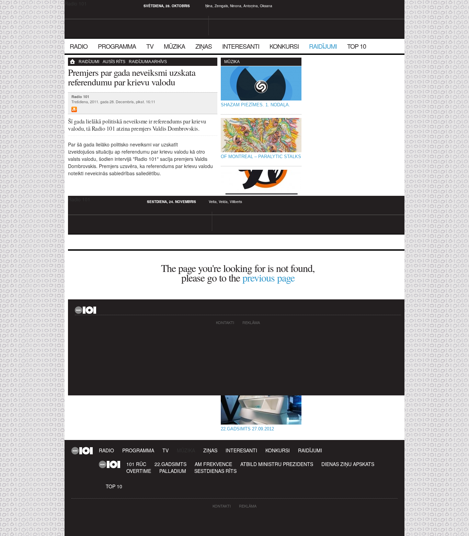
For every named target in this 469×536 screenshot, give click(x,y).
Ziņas (203, 45)
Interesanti (240, 45)
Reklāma (251, 322)
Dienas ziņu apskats (347, 464)
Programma (117, 45)
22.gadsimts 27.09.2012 (247, 428)
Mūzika (174, 45)
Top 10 (356, 45)
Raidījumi (323, 45)
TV (149, 45)
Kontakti (225, 322)
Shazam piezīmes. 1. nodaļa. (255, 104)
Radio (79, 45)
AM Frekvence (213, 464)
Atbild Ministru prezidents (276, 464)
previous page (268, 277)
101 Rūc (136, 464)
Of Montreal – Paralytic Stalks (261, 156)
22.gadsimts (170, 464)
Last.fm (84, 5)
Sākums (75, 62)
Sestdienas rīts (215, 470)
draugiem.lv (76, 5)
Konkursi (284, 45)
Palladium (172, 470)
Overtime (138, 470)
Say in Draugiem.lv (74, 109)
